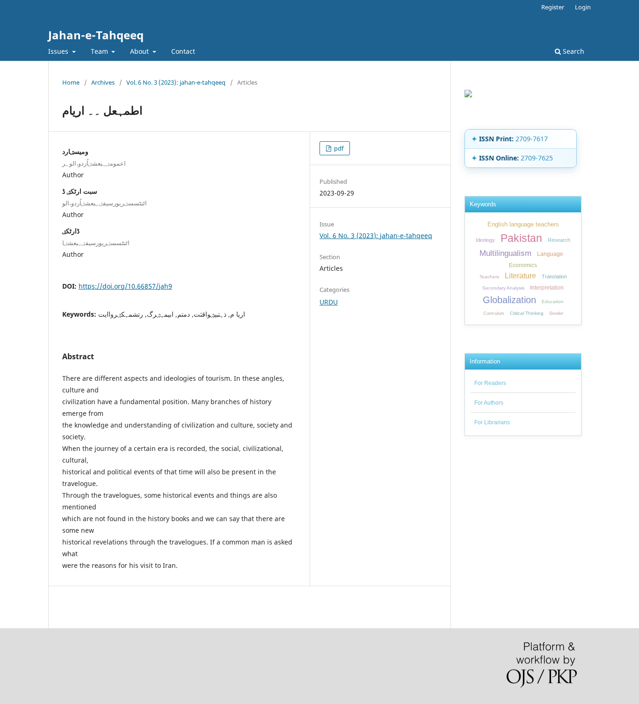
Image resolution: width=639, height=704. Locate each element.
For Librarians (492, 422)
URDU (329, 302)
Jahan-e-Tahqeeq (96, 35)
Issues (59, 51)
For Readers (490, 383)
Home (71, 82)
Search (572, 51)
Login (583, 7)
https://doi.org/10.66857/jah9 (125, 286)
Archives (103, 82)
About (140, 51)
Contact (183, 51)
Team (100, 51)
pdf (338, 148)
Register (552, 7)
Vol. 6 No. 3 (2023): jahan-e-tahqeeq (175, 82)
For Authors (488, 402)
